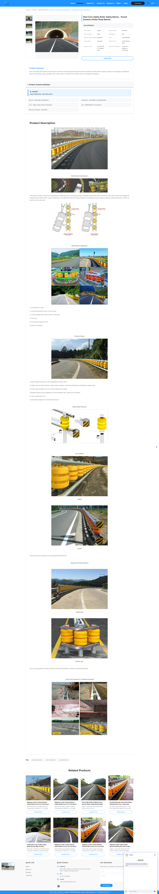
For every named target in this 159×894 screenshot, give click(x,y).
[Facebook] (157, 447)
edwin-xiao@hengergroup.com (68, 881)
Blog (125, 3)
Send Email (106, 885)
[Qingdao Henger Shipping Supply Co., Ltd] (6, 3)
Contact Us (101, 3)
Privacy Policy (53, 892)
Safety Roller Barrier (43, 10)
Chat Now (138, 3)
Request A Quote (111, 3)
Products (80, 3)
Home (73, 3)
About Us (90, 3)
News (118, 3)
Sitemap (60, 892)
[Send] (155, 891)
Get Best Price (38, 812)
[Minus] (155, 855)
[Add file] (126, 891)
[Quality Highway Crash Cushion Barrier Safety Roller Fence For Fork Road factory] (38, 787)
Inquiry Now (107, 58)
